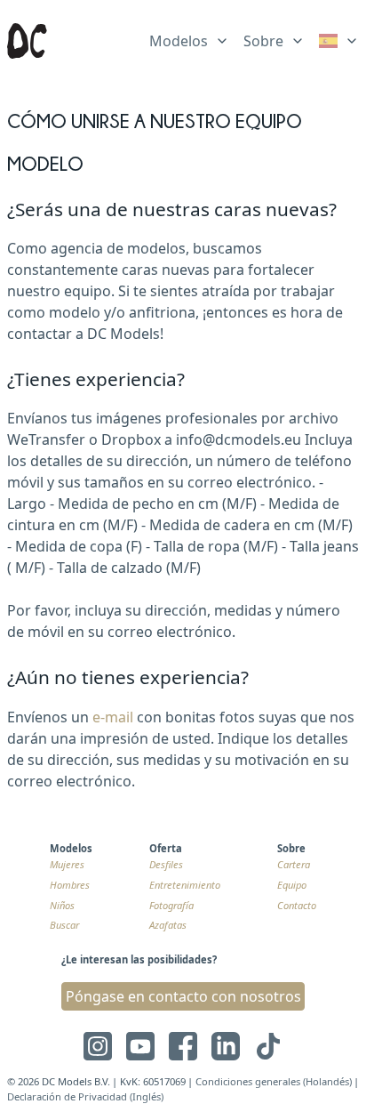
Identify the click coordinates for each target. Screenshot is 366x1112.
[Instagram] (98, 1046)
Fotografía (171, 905)
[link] (339, 41)
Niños (62, 905)
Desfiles (166, 864)
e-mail (112, 717)
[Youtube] (140, 1046)
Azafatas (168, 924)
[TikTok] (268, 1046)
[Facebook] (183, 1046)
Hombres (70, 884)
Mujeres (67, 864)
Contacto (296, 905)
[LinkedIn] (225, 1046)
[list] (189, 37)
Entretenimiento (184, 884)
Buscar (64, 924)
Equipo (291, 884)
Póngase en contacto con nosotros (183, 996)
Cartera (293, 864)
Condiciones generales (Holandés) (273, 1081)
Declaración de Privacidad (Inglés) (85, 1096)
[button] (329, 1061)
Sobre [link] (263, 41)
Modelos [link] (178, 41)
